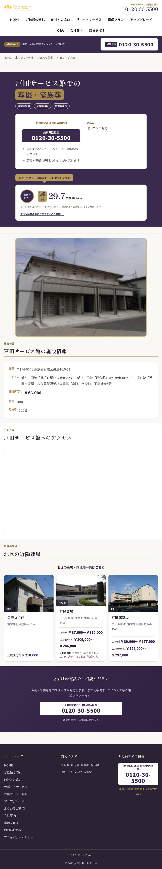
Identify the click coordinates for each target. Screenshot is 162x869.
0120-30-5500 (130, 44)
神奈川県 (66, 772)
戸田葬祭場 (120, 617)
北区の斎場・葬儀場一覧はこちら (81, 567)
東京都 (85, 765)
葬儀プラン (116, 19)
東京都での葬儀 (24, 57)
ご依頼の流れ (35, 19)
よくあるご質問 (14, 808)
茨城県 (88, 772)
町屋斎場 (66, 611)
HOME (14, 19)
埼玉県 (75, 765)
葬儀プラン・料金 (16, 794)
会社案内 (76, 30)
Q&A (60, 30)
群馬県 (78, 772)
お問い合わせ (13, 830)
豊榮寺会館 (15, 617)
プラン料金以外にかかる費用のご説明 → (42, 214)
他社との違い (60, 19)
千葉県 (65, 765)
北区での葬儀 (45, 57)
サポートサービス (89, 19)
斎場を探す (97, 30)
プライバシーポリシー (19, 837)
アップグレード (141, 19)
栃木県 (95, 765)
